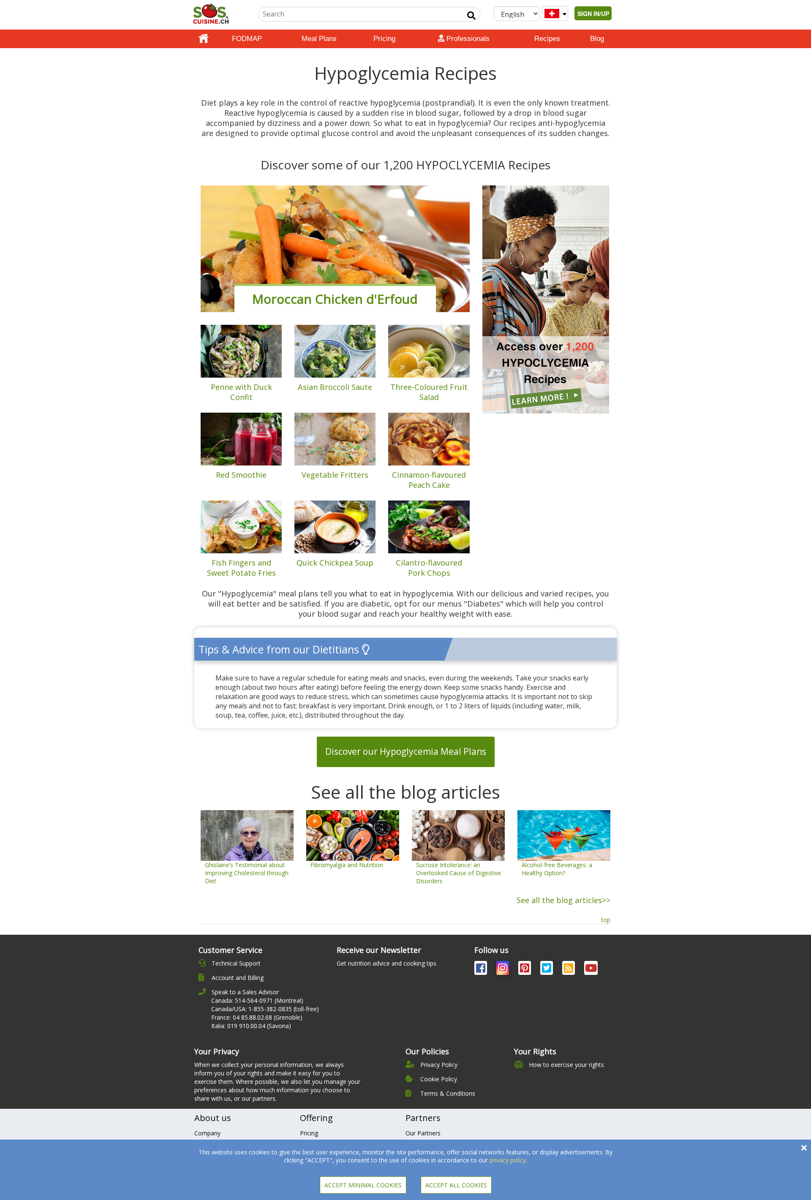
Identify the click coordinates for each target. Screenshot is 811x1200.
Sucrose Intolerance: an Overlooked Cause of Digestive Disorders (458, 873)
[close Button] (804, 1148)
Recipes (547, 39)
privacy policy (508, 1160)
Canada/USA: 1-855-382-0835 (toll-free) (265, 1009)
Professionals (467, 39)
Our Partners (423, 1133)
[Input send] (471, 15)
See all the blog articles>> (563, 900)
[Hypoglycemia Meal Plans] (545, 299)
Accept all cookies (456, 1185)
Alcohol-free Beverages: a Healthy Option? (557, 869)
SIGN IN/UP (593, 13)
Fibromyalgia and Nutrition (346, 865)
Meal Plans (319, 39)
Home (203, 39)
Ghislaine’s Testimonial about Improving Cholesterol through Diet (246, 873)
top (605, 920)
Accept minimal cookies (363, 1185)
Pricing (384, 39)
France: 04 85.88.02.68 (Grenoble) (256, 1017)
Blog (597, 39)
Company (207, 1133)
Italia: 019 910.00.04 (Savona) (251, 1026)
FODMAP (247, 39)
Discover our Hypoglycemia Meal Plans (405, 751)
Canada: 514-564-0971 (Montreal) (257, 1000)
